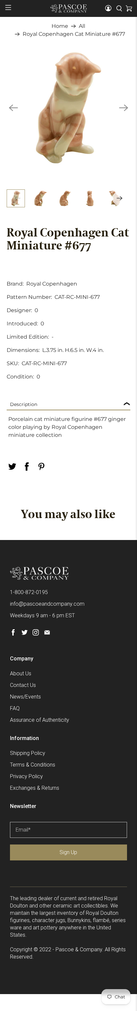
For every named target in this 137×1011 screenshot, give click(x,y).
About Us (20, 673)
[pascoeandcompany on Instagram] (36, 634)
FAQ (15, 708)
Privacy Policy (26, 776)
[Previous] (13, 108)
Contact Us (23, 685)
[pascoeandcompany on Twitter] (24, 634)
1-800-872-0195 (29, 592)
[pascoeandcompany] (68, 8)
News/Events (25, 697)
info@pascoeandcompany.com (47, 604)
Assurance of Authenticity (39, 720)
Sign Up (68, 852)
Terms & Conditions (32, 765)
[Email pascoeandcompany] (47, 634)
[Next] (124, 108)
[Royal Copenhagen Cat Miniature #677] (68, 107)
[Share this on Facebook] (26, 466)
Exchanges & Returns (34, 788)
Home (60, 26)
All (82, 26)
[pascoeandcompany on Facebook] (13, 634)
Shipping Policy (27, 753)
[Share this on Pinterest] (41, 466)
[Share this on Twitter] (12, 466)
